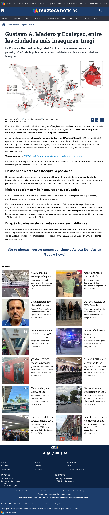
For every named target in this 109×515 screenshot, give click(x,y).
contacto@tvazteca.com (63, 479)
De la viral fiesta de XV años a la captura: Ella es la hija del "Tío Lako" (94, 303)
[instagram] (48, 454)
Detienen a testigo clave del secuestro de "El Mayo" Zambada (41, 303)
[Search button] (101, 10)
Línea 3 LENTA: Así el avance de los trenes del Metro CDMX (95, 361)
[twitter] (44, 454)
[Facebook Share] (92, 120)
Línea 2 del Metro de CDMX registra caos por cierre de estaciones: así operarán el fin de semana (42, 418)
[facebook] (61, 454)
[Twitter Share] (96, 120)
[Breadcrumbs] (5, 24)
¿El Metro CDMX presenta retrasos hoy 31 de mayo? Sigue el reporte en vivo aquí (41, 361)
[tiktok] (52, 454)
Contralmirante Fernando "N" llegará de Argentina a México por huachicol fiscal (95, 274)
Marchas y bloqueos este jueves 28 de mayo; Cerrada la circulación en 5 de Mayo (95, 418)
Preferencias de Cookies (38, 491)
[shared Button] (102, 120)
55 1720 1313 (59, 481)
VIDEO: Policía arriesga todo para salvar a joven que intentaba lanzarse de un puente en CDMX (41, 274)
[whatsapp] (65, 453)
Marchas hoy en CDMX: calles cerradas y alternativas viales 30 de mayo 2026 (41, 390)
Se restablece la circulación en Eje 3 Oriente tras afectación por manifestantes (95, 390)
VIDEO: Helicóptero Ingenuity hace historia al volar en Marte (53, 156)
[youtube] (57, 454)
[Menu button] (8, 10)
